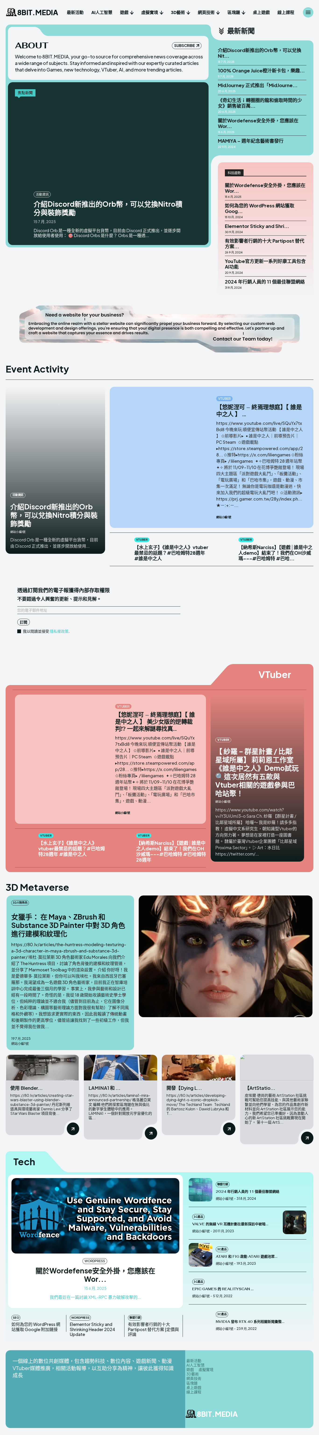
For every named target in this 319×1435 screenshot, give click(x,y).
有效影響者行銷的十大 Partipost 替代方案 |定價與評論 (153, 1329)
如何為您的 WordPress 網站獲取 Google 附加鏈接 (35, 1326)
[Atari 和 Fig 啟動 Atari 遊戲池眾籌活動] (200, 1255)
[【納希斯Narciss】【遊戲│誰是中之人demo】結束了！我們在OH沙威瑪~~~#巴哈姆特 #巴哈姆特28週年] (224, 547)
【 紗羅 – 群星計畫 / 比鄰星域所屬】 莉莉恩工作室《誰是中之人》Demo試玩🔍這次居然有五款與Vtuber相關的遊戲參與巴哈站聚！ (257, 772)
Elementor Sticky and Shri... (257, 226)
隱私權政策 (59, 631)
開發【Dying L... (184, 1088)
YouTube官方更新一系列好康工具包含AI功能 (265, 264)
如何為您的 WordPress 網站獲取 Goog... (259, 208)
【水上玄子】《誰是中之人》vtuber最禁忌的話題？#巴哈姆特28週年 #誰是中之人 (171, 552)
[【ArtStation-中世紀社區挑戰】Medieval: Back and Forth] (277, 1067)
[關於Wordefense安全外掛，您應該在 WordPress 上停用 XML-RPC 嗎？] (95, 1216)
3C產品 (198, 1216)
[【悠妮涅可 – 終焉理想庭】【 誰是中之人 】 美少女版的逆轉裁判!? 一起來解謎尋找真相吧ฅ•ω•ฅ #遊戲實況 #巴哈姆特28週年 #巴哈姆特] (163, 440)
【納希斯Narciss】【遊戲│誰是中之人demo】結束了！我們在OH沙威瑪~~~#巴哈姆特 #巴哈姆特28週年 (171, 851)
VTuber (224, 398)
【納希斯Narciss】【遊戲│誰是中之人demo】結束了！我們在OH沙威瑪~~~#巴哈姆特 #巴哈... (275, 552)
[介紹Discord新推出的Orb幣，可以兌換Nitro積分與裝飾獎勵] (108, 145)
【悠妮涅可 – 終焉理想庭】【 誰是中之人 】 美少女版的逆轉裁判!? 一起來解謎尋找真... (155, 721)
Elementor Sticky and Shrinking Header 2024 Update (92, 1329)
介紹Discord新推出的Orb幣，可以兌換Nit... (259, 53)
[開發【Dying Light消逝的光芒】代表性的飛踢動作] (198, 1067)
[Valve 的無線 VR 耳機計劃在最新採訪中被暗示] (294, 1222)
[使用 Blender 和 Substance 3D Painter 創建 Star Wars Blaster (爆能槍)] (42, 1067)
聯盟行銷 (134, 1317)
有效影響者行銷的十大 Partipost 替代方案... (264, 243)
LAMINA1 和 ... (105, 1088)
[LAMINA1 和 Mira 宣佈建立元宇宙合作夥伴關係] (120, 1067)
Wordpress (95, 1261)
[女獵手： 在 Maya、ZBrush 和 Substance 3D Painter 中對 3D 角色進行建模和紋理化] (225, 956)
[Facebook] (279, 1415)
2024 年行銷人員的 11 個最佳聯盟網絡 (265, 281)
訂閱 (23, 622)
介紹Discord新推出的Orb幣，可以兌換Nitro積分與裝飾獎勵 (108, 208)
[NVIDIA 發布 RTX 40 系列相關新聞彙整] (200, 1320)
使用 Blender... (26, 1088)
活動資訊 (42, 194)
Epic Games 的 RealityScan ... (223, 1289)
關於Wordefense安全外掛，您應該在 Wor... (258, 123)
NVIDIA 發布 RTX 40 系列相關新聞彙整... (250, 1321)
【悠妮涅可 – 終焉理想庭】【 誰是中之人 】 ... (259, 410)
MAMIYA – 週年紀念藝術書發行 (251, 141)
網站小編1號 (17, 532)
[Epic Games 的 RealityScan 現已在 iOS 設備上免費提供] (294, 1287)
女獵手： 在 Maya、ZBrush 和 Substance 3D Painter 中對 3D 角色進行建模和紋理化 (68, 925)
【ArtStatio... (260, 1088)
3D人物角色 (20, 902)
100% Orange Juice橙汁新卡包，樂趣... (261, 70)
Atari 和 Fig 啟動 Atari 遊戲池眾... (246, 1256)
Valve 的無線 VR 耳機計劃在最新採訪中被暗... (230, 1224)
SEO (16, 1317)
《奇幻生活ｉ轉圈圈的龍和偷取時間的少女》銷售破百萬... (260, 103)
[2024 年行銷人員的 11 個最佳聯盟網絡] (200, 1190)
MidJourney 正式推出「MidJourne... (258, 85)
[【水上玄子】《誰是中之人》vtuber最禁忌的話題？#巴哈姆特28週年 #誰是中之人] (120, 547)
